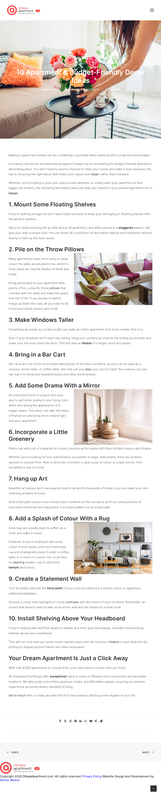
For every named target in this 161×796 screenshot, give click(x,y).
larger (95, 174)
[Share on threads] (70, 721)
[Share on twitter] (65, 721)
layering (19, 562)
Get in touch (17, 695)
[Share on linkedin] (80, 721)
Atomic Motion (10, 780)
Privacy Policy (92, 776)
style (88, 369)
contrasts (72, 602)
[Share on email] (101, 721)
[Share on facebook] (60, 721)
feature (114, 642)
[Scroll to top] (153, 788)
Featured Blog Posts (84, 89)
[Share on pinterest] (75, 721)
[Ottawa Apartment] (23, 10)
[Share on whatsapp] (85, 721)
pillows (55, 288)
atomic (115, 89)
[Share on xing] (95, 721)
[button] (152, 10)
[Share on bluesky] (90, 721)
